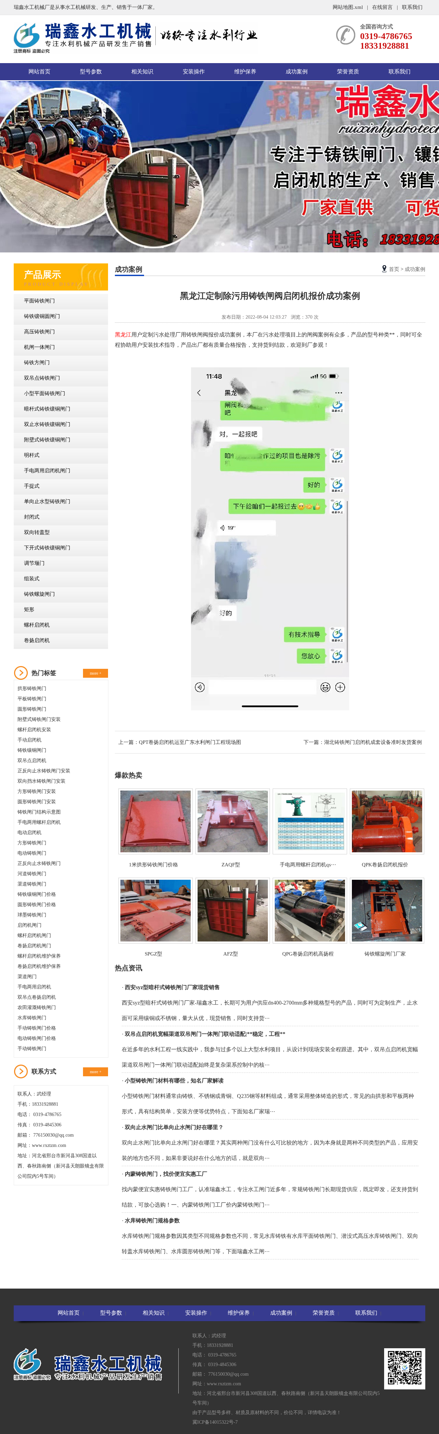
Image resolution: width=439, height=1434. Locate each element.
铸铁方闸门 (37, 362)
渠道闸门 (27, 976)
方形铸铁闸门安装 (36, 791)
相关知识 (142, 71)
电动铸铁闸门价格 (36, 1038)
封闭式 (31, 517)
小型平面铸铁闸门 (44, 393)
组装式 (31, 578)
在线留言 (382, 7)
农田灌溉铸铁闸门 (36, 1007)
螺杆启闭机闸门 (34, 935)
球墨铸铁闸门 (31, 914)
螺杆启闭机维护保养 (39, 956)
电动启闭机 (29, 832)
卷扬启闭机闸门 (34, 945)
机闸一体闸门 (39, 347)
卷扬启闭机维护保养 (39, 966)
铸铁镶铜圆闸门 (42, 316)
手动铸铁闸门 (31, 1048)
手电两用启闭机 (34, 986)
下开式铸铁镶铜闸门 (47, 547)
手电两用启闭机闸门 (47, 470)
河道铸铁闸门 (31, 873)
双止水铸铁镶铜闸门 (47, 424)
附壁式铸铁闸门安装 (39, 719)
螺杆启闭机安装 (34, 729)
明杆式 (31, 455)
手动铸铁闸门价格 (36, 1028)
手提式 (31, 486)
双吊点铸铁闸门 (42, 378)
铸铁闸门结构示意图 (39, 812)
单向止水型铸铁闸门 (47, 501)
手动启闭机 (29, 740)
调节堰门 (34, 563)
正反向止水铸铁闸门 (39, 863)
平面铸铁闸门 (39, 301)
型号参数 (91, 71)
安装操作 (194, 71)
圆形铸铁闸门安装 (36, 801)
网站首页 (39, 71)
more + (96, 673)
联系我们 (412, 7)
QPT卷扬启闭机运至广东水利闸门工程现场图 (190, 742)
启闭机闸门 (29, 925)
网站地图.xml (348, 7)
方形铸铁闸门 (31, 842)
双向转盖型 (37, 532)
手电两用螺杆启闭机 (39, 822)
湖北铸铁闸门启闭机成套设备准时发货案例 (373, 742)
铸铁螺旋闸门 (39, 594)
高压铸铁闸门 (39, 331)
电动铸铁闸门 (31, 853)
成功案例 (297, 71)
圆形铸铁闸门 (31, 709)
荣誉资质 (348, 71)
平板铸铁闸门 (31, 698)
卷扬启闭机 (37, 640)
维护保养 (245, 71)
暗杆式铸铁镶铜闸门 (47, 409)
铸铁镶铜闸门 (31, 750)
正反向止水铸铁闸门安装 (43, 770)
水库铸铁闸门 (31, 1017)
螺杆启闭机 (37, 625)
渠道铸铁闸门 (31, 884)
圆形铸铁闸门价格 (36, 904)
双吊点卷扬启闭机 (36, 997)
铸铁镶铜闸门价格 (36, 894)
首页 (394, 269)
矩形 (29, 609)
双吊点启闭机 (31, 760)
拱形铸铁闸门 (31, 688)
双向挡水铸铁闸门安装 (41, 781)
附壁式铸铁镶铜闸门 (47, 439)
